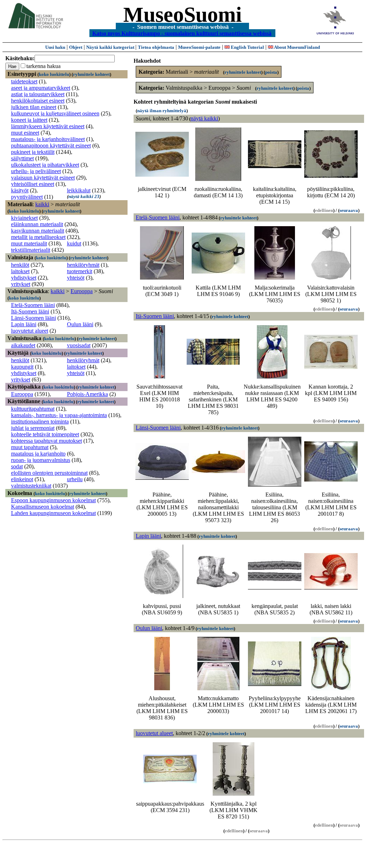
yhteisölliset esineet (32, 184)
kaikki (42, 204)
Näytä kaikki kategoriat (110, 47)
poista (271, 72)
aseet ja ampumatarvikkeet (40, 88)
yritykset (20, 284)
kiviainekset (24, 218)
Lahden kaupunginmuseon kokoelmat (53, 513)
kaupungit (22, 367)
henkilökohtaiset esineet (37, 101)
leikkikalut (78, 190)
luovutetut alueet (29, 331)
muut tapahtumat (29, 447)
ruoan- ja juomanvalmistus (40, 460)
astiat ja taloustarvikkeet (37, 94)
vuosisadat (78, 345)
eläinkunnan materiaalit (37, 224)
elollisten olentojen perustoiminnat (49, 473)
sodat (17, 466)
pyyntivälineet (27, 197)
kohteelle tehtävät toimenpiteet (45, 434)
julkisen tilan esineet (33, 107)
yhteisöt (75, 278)
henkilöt (20, 265)
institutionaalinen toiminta (40, 421)
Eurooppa (82, 291)
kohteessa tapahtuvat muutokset (46, 441)
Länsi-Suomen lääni (33, 318)
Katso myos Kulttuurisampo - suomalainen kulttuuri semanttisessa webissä (181, 33)
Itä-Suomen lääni (30, 311)
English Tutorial (247, 47)
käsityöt (19, 190)
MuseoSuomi (182, 14)
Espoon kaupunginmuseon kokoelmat (53, 500)
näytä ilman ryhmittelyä (161, 110)
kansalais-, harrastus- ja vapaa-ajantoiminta (59, 415)
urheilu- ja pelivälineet (36, 171)
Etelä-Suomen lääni (33, 305)
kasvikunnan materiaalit (37, 231)
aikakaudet (23, 345)
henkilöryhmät (83, 265)
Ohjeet (75, 47)
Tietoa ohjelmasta (156, 47)
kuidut (74, 243)
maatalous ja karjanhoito (38, 454)
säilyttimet (22, 158)
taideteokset (24, 81)
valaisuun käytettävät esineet (43, 178)
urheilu (75, 479)
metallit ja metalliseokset (38, 237)
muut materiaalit (29, 243)
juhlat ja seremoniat (33, 428)
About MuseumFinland (296, 47)
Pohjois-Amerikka (87, 394)
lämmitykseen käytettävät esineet (47, 126)
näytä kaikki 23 (83, 196)
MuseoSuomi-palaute (199, 47)
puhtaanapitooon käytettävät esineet (51, 145)
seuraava (349, 210)
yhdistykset (23, 278)
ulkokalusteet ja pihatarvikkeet (45, 165)
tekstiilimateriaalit (30, 250)
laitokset (20, 271)
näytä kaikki (204, 118)
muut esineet (25, 133)
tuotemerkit (79, 271)
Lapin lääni (23, 324)
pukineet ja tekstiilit (33, 152)
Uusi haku (55, 47)
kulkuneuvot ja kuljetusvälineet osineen (55, 113)
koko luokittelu (54, 74)
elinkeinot (22, 479)
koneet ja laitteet (29, 120)
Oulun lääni (80, 324)
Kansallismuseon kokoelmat (42, 507)
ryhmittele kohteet (91, 74)
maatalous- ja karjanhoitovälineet (48, 139)
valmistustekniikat (31, 486)
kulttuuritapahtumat (33, 409)
